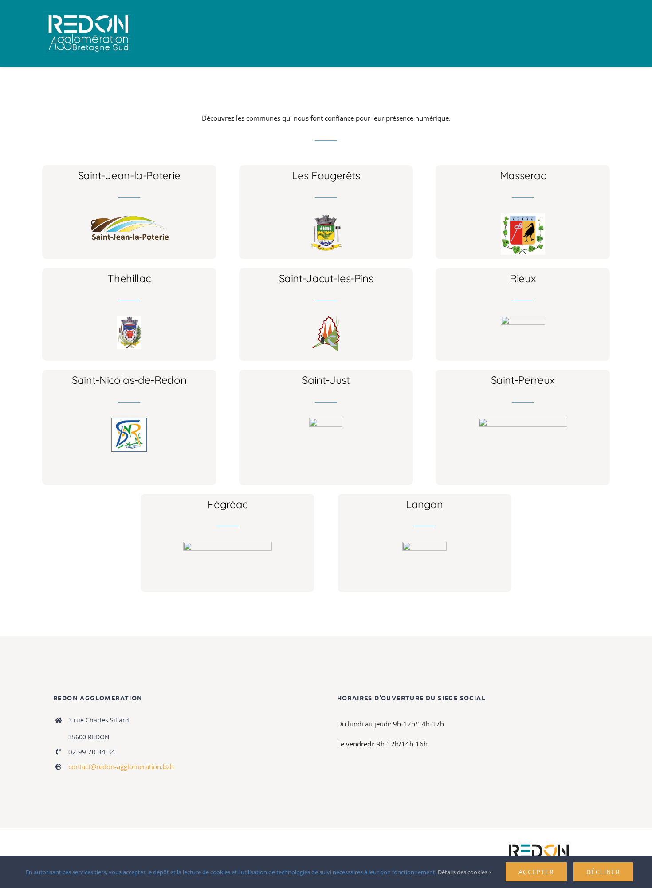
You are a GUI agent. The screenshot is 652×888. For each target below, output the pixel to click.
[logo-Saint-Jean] (129, 216)
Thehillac (129, 278)
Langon (424, 504)
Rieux (523, 278)
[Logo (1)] (129, 421)
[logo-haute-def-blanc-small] (539, 844)
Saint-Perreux (523, 380)
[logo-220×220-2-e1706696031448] (325, 421)
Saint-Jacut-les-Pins (326, 278)
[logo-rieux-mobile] (523, 319)
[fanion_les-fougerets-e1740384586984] (326, 216)
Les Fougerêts (326, 175)
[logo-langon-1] (424, 545)
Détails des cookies (463, 872)
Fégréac (227, 504)
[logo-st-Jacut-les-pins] (326, 319)
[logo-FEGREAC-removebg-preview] (227, 545)
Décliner (603, 872)
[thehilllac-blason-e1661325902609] (129, 319)
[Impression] (88, 14)
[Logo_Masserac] (523, 216)
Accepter (536, 872)
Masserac (523, 175)
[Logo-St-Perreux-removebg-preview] (523, 421)
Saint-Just (326, 380)
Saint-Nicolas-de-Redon (129, 380)
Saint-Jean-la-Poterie (129, 175)
